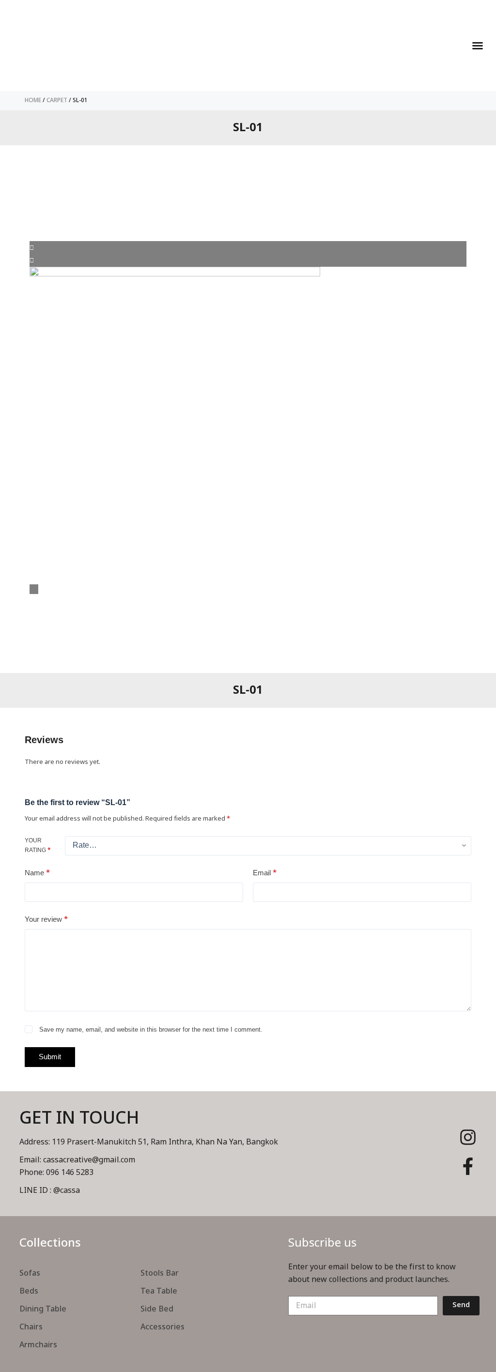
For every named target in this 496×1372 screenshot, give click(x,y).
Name (37, 872)
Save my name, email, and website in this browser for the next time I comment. (151, 1029)
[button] (477, 45)
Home (33, 100)
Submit (50, 1056)
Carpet (56, 100)
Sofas (29, 1273)
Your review (46, 919)
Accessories (162, 1327)
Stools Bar (159, 1273)
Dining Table (42, 1309)
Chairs (31, 1327)
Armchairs (38, 1345)
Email (265, 872)
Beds (28, 1291)
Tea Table (158, 1291)
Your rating (38, 845)
